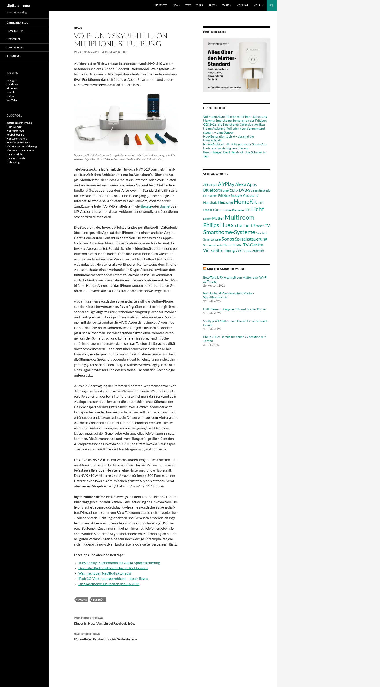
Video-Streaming (219, 250)
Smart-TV (261, 225)
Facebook (12, 84)
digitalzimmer (19, 5)
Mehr (257, 5)
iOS (213, 210)
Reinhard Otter (116, 52)
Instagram (12, 80)
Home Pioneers (15, 130)
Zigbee (248, 251)
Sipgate (146, 206)
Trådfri (237, 245)
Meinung (242, 5)
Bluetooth (212, 190)
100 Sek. (212, 185)
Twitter (11, 96)
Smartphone (212, 239)
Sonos (227, 239)
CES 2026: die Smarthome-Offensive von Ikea (234, 124)
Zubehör (98, 599)
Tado (220, 245)
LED (247, 210)
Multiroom (239, 217)
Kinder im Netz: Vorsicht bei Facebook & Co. (104, 620)
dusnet (165, 206)
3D (205, 184)
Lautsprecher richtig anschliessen (226, 148)
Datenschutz (15, 47)
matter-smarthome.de (226, 269)
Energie (264, 190)
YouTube (12, 100)
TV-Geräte (253, 244)
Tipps (199, 5)
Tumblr (11, 92)
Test (188, 5)
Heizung (225, 202)
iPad (218, 210)
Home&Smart (14, 126)
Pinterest (12, 88)
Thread (227, 245)
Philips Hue (216, 225)
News (176, 5)
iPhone (82, 599)
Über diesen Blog (17, 22)
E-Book (255, 190)
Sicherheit (242, 225)
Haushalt (210, 202)
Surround (209, 245)
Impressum (13, 55)
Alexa (240, 184)
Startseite (160, 5)
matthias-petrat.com (18, 142)
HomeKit (245, 201)
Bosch (226, 190)
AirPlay (226, 184)
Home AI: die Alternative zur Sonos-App (235, 144)
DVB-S (244, 190)
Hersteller (14, 39)
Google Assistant (244, 195)
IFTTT (261, 202)
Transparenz (15, 30)
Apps (252, 184)
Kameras (238, 210)
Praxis (212, 5)
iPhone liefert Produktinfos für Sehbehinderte (105, 636)
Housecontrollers (17, 138)
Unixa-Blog (13, 162)
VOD (239, 250)
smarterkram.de (16, 158)
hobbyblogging (15, 134)
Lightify (207, 218)
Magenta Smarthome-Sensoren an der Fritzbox (235, 120)
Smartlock (262, 233)
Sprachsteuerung (251, 238)
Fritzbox (224, 195)
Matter (218, 218)
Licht (257, 209)
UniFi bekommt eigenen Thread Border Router (234, 309)
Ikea (206, 210)
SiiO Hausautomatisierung (22, 146)
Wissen (226, 5)
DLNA (234, 190)
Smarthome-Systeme (229, 232)
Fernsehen (210, 195)
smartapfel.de (14, 154)
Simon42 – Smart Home (20, 150)
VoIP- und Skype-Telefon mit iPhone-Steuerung (235, 116)
